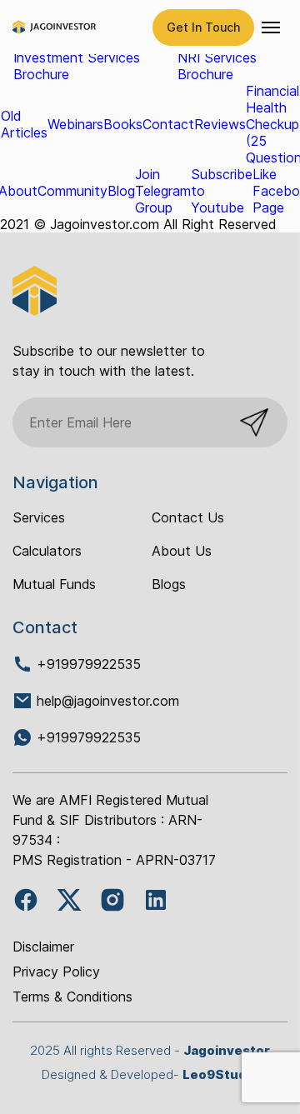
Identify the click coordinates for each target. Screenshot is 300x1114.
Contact (168, 124)
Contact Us (188, 517)
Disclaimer (43, 946)
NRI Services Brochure (217, 65)
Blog (121, 190)
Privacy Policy (56, 971)
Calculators (47, 550)
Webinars (75, 124)
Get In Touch (203, 27)
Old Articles (24, 124)
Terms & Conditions (72, 996)
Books (122, 124)
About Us (182, 550)
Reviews (220, 124)
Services (38, 517)
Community (73, 190)
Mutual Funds (54, 584)
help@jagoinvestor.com (108, 700)
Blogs (169, 584)
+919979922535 (86, 664)
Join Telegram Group (163, 191)
